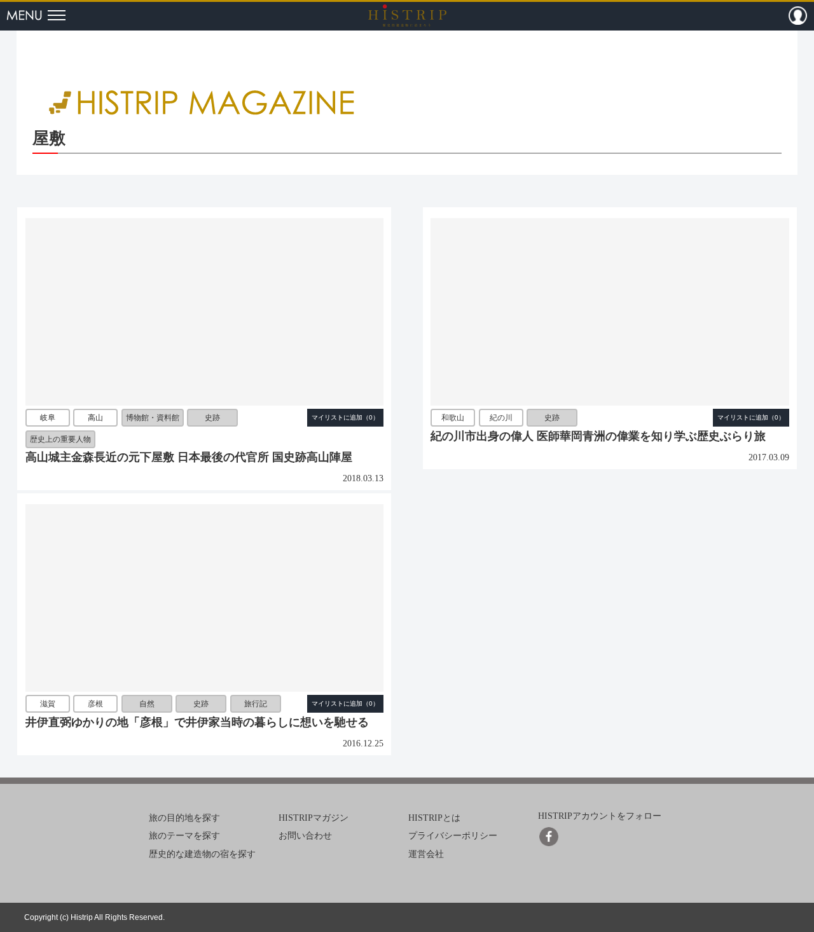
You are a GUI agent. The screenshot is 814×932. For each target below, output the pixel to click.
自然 (147, 704)
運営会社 (426, 854)
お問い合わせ (305, 835)
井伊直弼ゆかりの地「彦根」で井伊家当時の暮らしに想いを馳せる (197, 722)
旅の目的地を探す (184, 818)
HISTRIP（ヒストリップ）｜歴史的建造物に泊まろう (407, 15)
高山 (95, 418)
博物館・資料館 (152, 418)
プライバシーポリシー (452, 835)
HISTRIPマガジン (313, 818)
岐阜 (47, 418)
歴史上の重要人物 (60, 439)
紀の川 (501, 418)
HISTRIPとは (434, 818)
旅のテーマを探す (184, 835)
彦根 (95, 704)
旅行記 (255, 704)
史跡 (212, 418)
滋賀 (47, 704)
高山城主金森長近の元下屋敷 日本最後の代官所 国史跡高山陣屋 (188, 457)
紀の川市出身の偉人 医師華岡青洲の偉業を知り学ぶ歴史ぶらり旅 (598, 436)
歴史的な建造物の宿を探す (202, 854)
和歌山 (452, 418)
